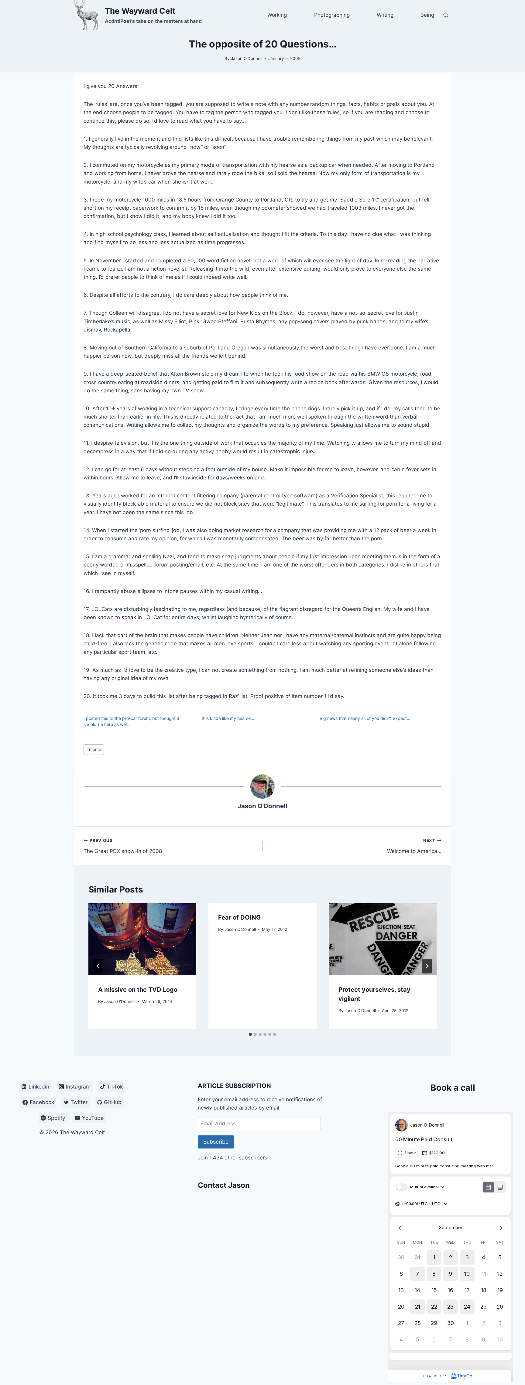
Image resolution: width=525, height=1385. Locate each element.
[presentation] (142, 939)
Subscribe (215, 1141)
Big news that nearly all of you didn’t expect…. (366, 718)
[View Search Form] (445, 15)
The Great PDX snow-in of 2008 (123, 846)
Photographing (332, 15)
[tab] (250, 1034)
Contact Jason (224, 1185)
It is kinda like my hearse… (228, 718)
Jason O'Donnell (246, 58)
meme (93, 749)
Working (277, 15)
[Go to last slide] (98, 966)
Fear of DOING (239, 917)
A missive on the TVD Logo (137, 989)
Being (427, 15)
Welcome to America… (414, 846)
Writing (385, 15)
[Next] (427, 966)
